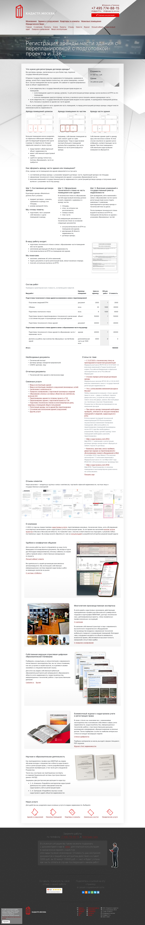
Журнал (87, 27)
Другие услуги (35, 411)
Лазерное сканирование (40, 29)
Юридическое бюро (35, 24)
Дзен (80, 913)
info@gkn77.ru (96, 11)
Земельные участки (91, 817)
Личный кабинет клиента (35, 559)
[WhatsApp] (92, 892)
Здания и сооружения (48, 21)
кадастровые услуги (59, 527)
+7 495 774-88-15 (105, 8)
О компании (38, 27)
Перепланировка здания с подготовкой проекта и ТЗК (49, 400)
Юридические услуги (110, 817)
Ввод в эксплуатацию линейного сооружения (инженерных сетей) (54, 387)
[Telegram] (98, 892)
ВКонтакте (82, 910)
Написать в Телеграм (111, 5)
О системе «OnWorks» (34, 573)
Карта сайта (91, 910)
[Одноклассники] (86, 892)
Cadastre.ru (30, 682)
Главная (29, 27)
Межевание (31, 21)
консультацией (76, 534)
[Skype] (95, 892)
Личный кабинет (97, 27)
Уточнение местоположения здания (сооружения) (48, 409)
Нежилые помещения (91, 21)
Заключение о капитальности (40, 389)
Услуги (55, 27)
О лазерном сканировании (84, 643)
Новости (79, 27)
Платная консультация (106, 15)
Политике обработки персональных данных (11, 917)
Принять (6, 922)
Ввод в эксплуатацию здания (40, 385)
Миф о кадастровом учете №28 (97, 465)
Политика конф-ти (93, 908)
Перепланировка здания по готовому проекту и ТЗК (49, 398)
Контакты (47, 27)
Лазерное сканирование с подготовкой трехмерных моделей (52, 391)
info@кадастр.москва (111, 11)
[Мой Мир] (89, 892)
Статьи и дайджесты (81, 736)
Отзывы (71, 27)
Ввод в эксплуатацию (59, 29)
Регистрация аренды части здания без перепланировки (50, 407)
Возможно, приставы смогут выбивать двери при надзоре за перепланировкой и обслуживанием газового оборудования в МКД (101, 451)
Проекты (63, 27)
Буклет (38, 682)
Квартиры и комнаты (70, 21)
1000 (106, 307)
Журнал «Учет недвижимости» (85, 746)
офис (67, 846)
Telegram (81, 911)
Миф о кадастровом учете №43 (97, 439)
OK (79, 915)
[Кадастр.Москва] (43, 11)
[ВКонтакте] (83, 892)
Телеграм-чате (90, 836)
